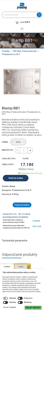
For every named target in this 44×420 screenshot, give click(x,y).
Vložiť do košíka (15, 178)
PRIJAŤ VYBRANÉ (9, 307)
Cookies (7, 266)
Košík (25, 22)
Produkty (6, 51)
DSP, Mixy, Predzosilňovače (25, 51)
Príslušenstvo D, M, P (11, 54)
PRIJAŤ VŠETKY (33, 307)
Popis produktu (22, 205)
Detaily (20, 266)
